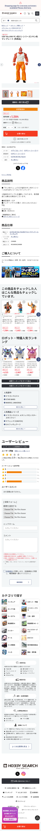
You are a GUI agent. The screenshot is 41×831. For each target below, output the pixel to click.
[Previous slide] (1, 64)
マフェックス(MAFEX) (14, 421)
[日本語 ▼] (21, 13)
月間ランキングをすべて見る (20, 385)
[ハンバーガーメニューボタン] (37, 13)
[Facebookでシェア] (23, 168)
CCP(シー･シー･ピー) (31, 150)
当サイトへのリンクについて (30, 810)
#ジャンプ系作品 (6, 175)
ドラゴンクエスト (12, 396)
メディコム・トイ (17, 150)
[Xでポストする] (18, 168)
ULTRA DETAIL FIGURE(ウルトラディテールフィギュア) (24, 233)
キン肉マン (14, 160)
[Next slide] (39, 64)
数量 (4, 127)
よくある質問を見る (19, 746)
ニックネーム (9, 524)
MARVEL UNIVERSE (13, 402)
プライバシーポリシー (30, 806)
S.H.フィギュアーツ (13, 424)
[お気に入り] (25, 13)
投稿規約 (9, 571)
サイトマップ (20, 813)
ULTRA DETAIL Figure (18, 157)
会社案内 (10, 806)
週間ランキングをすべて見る (20, 381)
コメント (7, 535)
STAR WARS (10, 399)
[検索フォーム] (32, 13)
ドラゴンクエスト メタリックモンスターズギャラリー (21, 416)
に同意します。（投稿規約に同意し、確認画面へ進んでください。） (21, 572)
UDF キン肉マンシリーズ (11, 216)
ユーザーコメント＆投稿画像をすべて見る (15, 447)
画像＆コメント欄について (22, 451)
